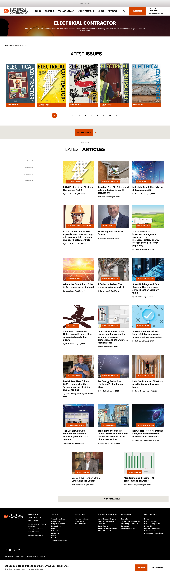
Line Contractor (80, 524)
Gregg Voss (69, 443)
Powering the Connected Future (111, 233)
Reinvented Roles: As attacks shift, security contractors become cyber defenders (147, 433)
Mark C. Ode (104, 197)
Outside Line (55, 531)
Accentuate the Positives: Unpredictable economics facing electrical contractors (147, 334)
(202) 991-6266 (33, 531)
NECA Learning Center (152, 524)
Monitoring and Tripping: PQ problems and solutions (139, 479)
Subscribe (137, 11)
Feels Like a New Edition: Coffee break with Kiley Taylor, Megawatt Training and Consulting (76, 385)
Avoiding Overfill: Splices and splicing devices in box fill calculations (113, 190)
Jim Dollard (104, 391)
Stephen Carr (140, 194)
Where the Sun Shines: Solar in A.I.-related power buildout (78, 286)
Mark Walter (78, 485)
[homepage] (16, 11)
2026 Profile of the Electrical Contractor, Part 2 (78, 188)
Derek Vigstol (105, 291)
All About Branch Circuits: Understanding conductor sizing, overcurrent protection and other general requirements (113, 337)
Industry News (56, 526)
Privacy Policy (20, 556)
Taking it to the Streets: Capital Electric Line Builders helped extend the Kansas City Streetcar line (113, 435)
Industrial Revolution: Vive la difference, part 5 (147, 188)
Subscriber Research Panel (107, 528)
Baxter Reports (103, 526)
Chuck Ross (69, 194)
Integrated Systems (58, 524)
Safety (53, 536)
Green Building (56, 521)
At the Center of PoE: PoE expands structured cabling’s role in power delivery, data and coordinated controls (78, 235)
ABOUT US (152, 8)
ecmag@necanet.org (35, 535)
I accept (141, 568)
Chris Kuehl (139, 341)
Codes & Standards (58, 519)
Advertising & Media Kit (129, 524)
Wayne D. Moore (141, 391)
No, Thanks (157, 568)
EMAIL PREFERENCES (156, 13)
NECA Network (149, 531)
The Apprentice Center (59, 540)
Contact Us (125, 526)
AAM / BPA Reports (105, 531)
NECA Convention (150, 521)
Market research (86, 11)
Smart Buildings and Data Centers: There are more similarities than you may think (145, 288)
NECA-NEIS (148, 526)
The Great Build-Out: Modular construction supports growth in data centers (75, 435)
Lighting (54, 528)
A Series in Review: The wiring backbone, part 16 (111, 286)
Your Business (56, 538)
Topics (38, 11)
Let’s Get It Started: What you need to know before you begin (147, 384)
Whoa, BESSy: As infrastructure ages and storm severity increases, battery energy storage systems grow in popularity (145, 238)
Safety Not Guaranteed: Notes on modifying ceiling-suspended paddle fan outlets (77, 335)
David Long (104, 238)
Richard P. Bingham (133, 485)
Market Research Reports (107, 519)
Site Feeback (9, 556)
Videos (101, 11)
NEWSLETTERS (153, 11)
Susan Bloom (105, 443)
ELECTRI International (152, 528)
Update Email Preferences (130, 521)
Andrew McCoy (71, 394)
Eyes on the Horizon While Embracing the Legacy (86, 479)
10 (110, 115)
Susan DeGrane (71, 244)
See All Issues (84, 132)
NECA (146, 519)
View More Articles (112, 499)
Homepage (8, 46)
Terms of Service (32, 556)
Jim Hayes (139, 297)
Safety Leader (79, 521)
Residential (55, 533)
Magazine (49, 11)
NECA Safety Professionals (154, 533)
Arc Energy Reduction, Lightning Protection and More (111, 384)
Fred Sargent (82, 394)
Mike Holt (103, 347)
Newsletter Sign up (127, 528)
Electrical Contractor (82, 519)
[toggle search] (124, 11)
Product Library (66, 11)
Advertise (112, 11)
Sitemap (42, 556)
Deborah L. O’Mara (141, 441)
